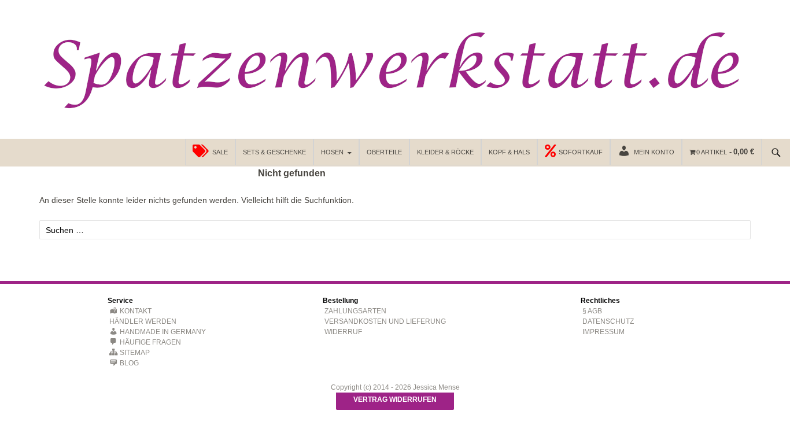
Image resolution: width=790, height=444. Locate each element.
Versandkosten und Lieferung (385, 321)
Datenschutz (608, 321)
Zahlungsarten (355, 311)
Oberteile (384, 152)
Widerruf (343, 332)
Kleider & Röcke (445, 152)
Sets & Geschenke (274, 152)
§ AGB (592, 311)
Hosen (332, 152)
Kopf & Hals (509, 152)
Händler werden (142, 321)
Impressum (603, 332)
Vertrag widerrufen (395, 399)
